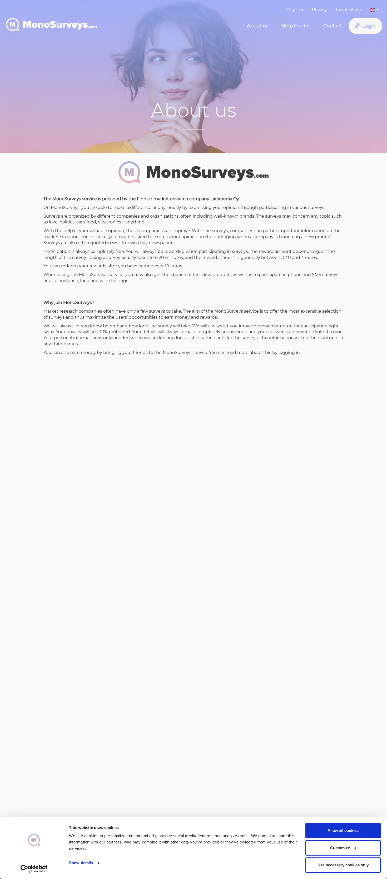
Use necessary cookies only (343, 865)
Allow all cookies (343, 830)
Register (295, 9)
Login (369, 26)
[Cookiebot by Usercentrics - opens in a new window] (34, 869)
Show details (81, 863)
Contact (332, 26)
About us (257, 26)
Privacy (319, 9)
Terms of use (348, 9)
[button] (374, 8)
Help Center (295, 26)
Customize (340, 848)
